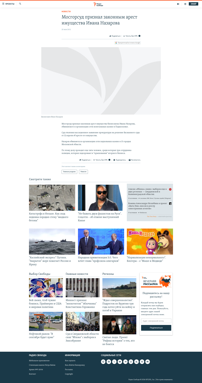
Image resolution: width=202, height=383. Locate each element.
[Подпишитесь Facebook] (108, 361)
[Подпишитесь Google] (103, 361)
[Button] (115, 36)
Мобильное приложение (39, 361)
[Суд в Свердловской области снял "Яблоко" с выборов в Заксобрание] (83, 321)
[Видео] (178, 4)
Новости (66, 12)
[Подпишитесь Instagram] (131, 361)
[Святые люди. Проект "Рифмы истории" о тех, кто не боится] (119, 324)
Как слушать (70, 361)
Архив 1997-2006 (36, 370)
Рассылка (69, 370)
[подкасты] (185, 4)
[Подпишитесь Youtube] (120, 361)
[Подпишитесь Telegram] (125, 361)
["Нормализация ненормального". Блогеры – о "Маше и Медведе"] (150, 242)
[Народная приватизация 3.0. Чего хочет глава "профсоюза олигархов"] (101, 242)
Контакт (32, 374)
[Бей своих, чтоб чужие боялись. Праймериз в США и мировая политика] (46, 287)
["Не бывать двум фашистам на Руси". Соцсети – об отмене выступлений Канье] (101, 198)
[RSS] (136, 361)
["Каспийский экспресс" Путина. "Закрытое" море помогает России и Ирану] (52, 242)
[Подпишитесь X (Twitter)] (114, 361)
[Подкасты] (142, 361)
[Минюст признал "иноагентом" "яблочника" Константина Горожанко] (83, 287)
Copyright (69, 374)
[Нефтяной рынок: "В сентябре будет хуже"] (46, 321)
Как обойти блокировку (75, 365)
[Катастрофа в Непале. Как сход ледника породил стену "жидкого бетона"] (52, 198)
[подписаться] (147, 361)
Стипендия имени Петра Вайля (42, 365)
